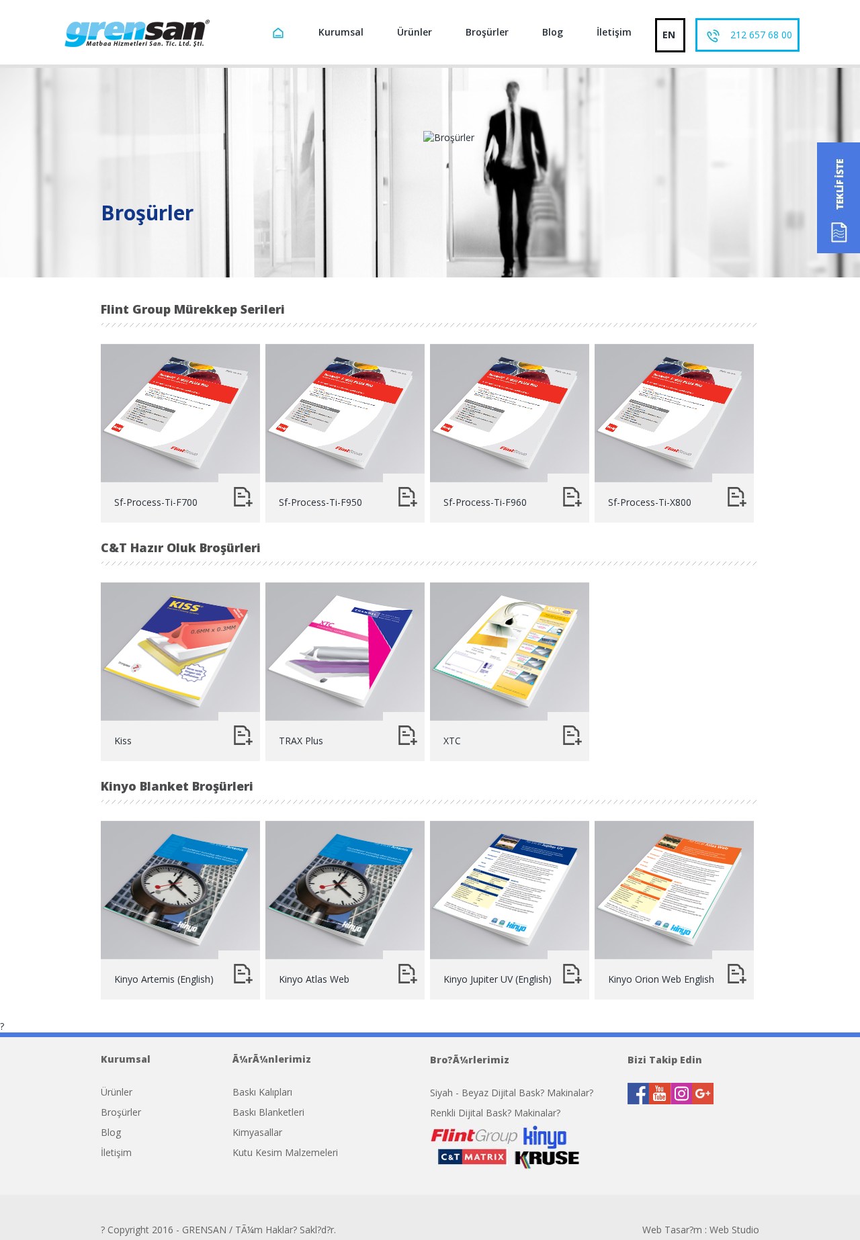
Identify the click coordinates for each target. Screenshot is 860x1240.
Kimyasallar (257, 1132)
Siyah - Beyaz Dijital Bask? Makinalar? (511, 1092)
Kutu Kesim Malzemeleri (285, 1152)
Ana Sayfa (280, 35)
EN (668, 34)
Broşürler (487, 32)
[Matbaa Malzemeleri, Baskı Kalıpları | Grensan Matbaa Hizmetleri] (136, 32)
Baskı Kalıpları (262, 1092)
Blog (552, 32)
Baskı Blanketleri (268, 1112)
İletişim (614, 32)
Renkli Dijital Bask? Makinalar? (495, 1112)
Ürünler (414, 32)
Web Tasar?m (672, 1229)
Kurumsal (340, 32)
